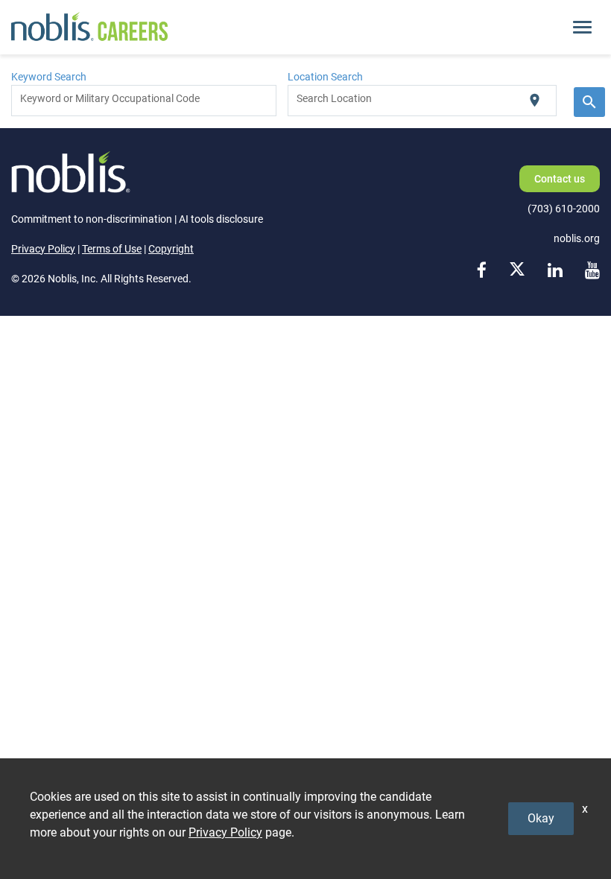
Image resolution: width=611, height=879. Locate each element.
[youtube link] (592, 270)
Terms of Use (112, 249)
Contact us (559, 179)
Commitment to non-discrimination (91, 219)
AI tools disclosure (221, 219)
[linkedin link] (555, 270)
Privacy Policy (43, 249)
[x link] (517, 271)
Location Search (325, 77)
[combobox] (144, 100)
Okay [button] (541, 818)
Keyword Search (48, 77)
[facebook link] (482, 270)
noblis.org (577, 238)
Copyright (171, 249)
